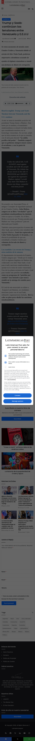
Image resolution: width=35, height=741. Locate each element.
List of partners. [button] (11, 379)
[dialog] (17, 370)
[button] (17, 367)
